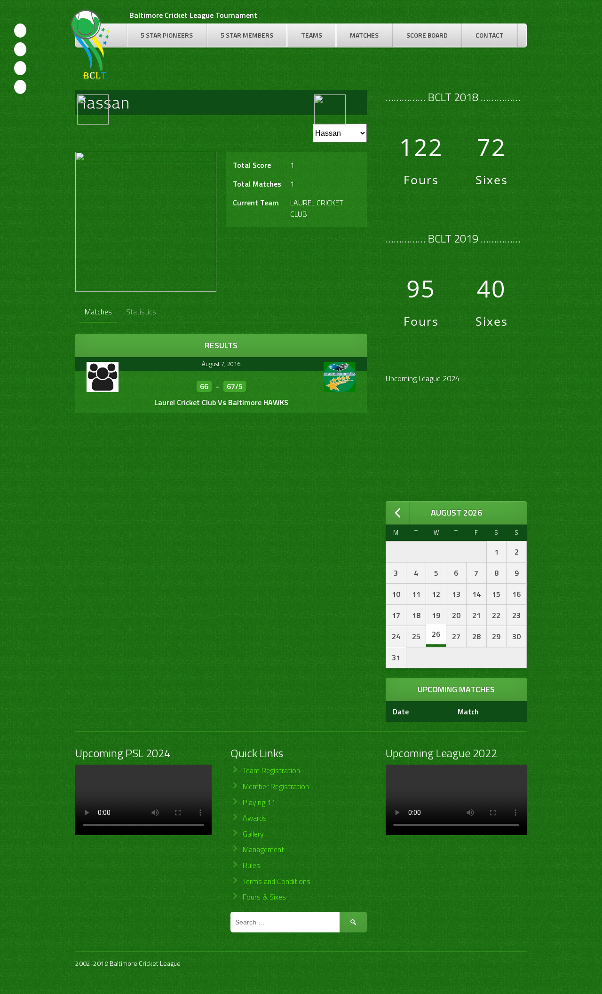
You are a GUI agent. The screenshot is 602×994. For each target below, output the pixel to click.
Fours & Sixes (264, 896)
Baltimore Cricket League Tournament (193, 15)
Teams (311, 35)
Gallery (253, 833)
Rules (251, 865)
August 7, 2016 (221, 363)
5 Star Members (247, 35)
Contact (489, 35)
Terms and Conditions (276, 881)
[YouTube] (20, 87)
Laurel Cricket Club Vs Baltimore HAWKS (221, 402)
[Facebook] (20, 30)
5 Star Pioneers (167, 35)
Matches (364, 35)
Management (263, 849)
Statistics (141, 311)
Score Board (427, 35)
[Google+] (20, 49)
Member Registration (276, 786)
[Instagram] (20, 68)
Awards (255, 817)
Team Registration (271, 770)
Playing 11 (259, 802)
